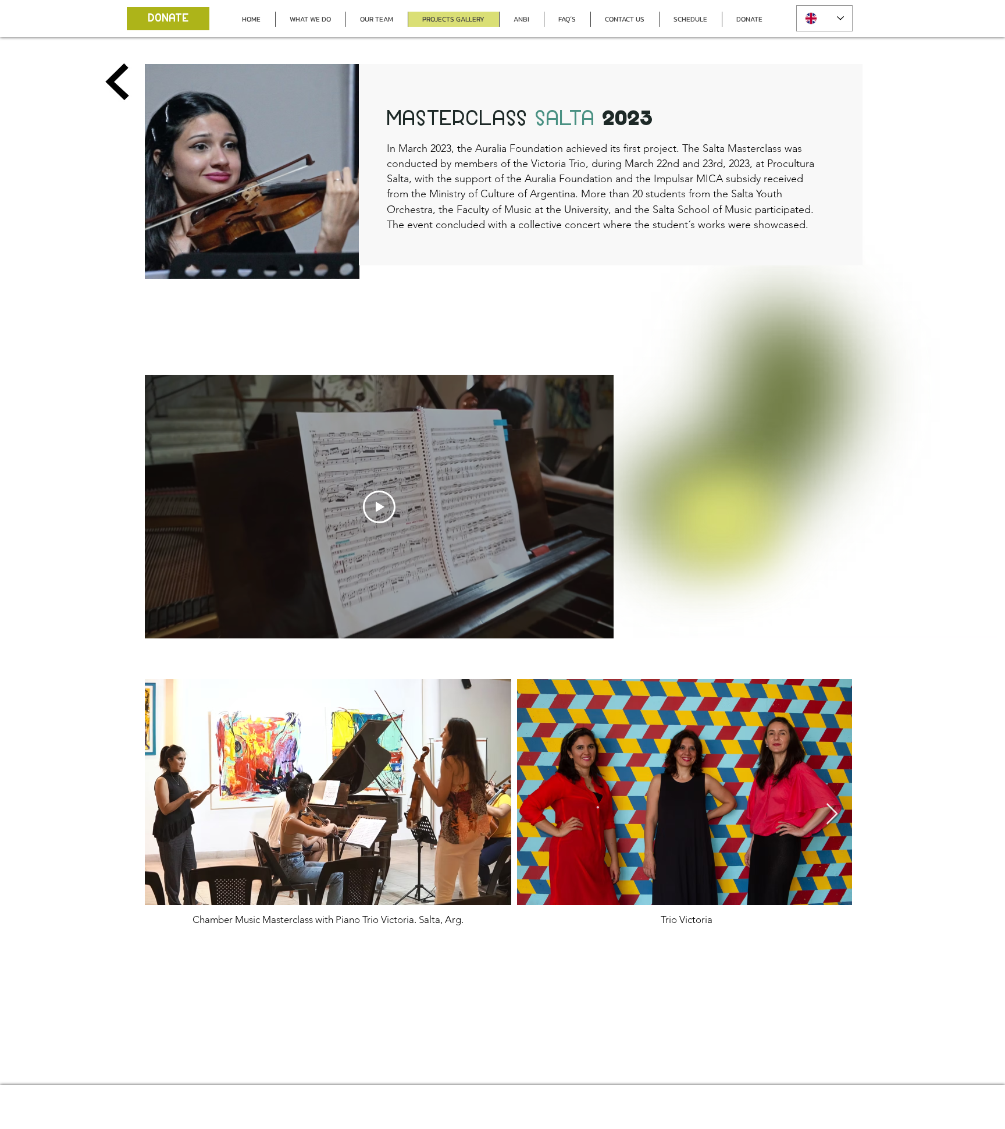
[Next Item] (832, 814)
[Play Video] (379, 507)
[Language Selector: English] (824, 18)
